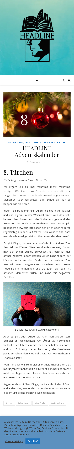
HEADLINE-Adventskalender (45, 142)
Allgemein (15, 142)
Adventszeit (23, 403)
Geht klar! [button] (33, 441)
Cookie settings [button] (14, 441)
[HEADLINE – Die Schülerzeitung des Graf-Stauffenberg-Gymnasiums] (37, 35)
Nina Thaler (40, 403)
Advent (9, 403)
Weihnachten (57, 403)
